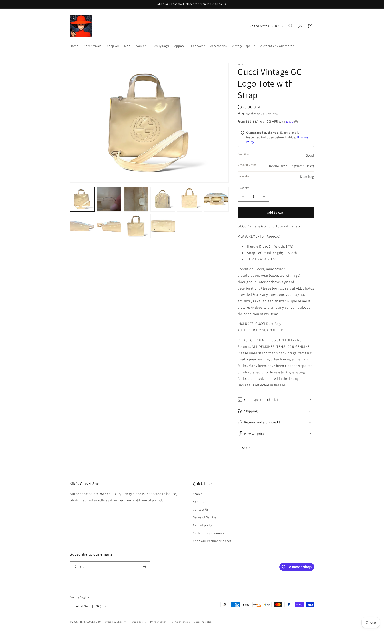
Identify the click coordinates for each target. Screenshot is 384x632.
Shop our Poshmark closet (212, 541)
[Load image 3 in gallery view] (136, 199)
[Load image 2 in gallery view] (109, 199)
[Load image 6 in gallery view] (216, 199)
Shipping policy (203, 621)
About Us (199, 502)
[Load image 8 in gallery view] (109, 226)
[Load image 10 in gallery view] (162, 226)
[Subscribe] (145, 566)
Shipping (243, 113)
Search (198, 494)
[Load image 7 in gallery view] (82, 226)
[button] (291, 26)
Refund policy (203, 525)
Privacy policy (158, 621)
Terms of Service (204, 517)
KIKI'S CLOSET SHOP (90, 621)
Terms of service (180, 621)
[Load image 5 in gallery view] (189, 199)
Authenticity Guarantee (209, 533)
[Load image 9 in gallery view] (136, 226)
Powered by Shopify (114, 621)
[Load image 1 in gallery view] (82, 199)
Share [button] (246, 448)
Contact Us (201, 509)
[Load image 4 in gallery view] (162, 199)
